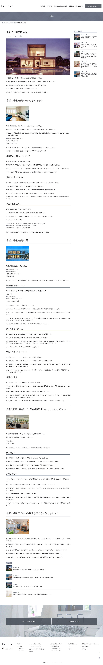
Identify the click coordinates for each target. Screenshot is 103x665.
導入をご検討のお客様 (93, 6)
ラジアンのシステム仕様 (35, 646)
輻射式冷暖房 (18, 36)
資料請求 (71, 6)
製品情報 (43, 6)
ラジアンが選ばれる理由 (35, 644)
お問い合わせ (79, 6)
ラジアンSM (20, 650)
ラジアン (20, 646)
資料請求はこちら (74, 621)
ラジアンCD (20, 648)
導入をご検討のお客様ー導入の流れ (90, 644)
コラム (69, 646)
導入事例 (50, 6)
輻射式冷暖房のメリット (57, 648)
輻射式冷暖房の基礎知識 (60, 6)
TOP (99, 658)
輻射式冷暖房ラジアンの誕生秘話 (37, 649)
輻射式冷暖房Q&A (72, 644)
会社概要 (70, 649)
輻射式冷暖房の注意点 (56, 650)
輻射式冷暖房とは (55, 646)
